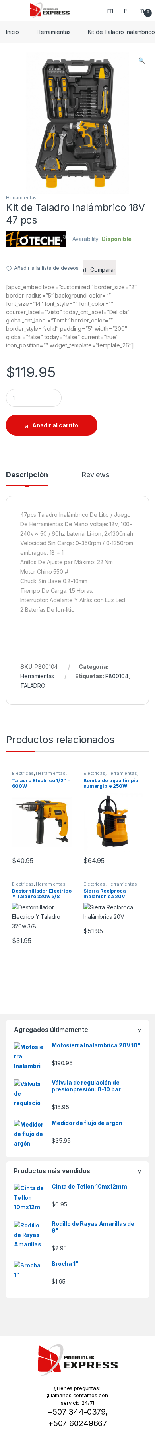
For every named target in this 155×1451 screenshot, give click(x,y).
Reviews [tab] (95, 475)
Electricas (23, 773)
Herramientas (53, 31)
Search (111, 10)
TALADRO (32, 685)
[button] (141, 60)
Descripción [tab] (27, 475)
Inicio (12, 31)
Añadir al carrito (55, 425)
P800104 (116, 676)
